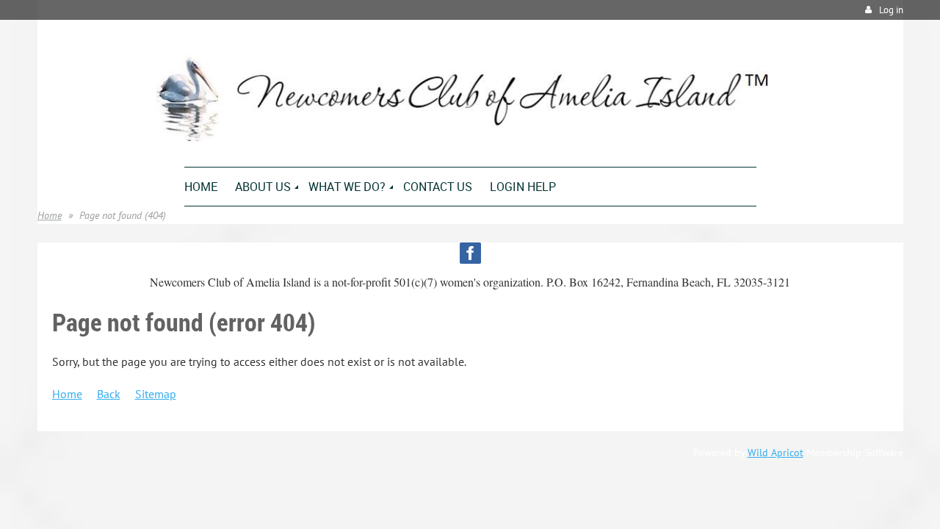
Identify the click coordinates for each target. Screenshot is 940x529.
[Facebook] (470, 253)
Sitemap (155, 393)
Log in (891, 10)
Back (108, 393)
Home (49, 215)
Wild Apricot (775, 452)
